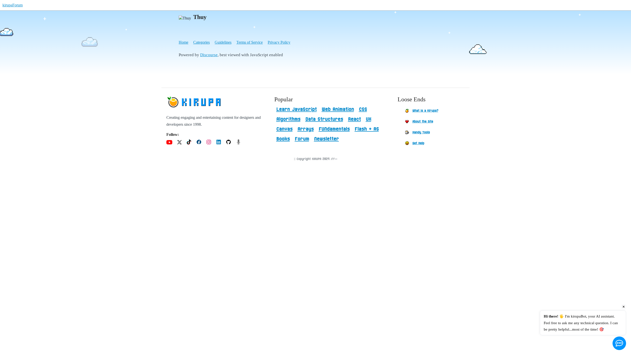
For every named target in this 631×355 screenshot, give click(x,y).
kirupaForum (12, 5)
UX (368, 119)
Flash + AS (367, 129)
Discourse (209, 55)
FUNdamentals (334, 129)
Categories (201, 42)
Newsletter (326, 139)
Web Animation (338, 109)
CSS (363, 109)
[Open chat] (619, 343)
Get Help (418, 143)
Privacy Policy (279, 42)
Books (283, 139)
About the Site (422, 122)
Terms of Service (249, 42)
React (354, 119)
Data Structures (324, 119)
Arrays (306, 129)
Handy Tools (421, 132)
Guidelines (223, 42)
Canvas (284, 129)
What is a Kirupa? (425, 111)
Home (183, 42)
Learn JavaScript (296, 109)
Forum (302, 139)
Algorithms (288, 119)
